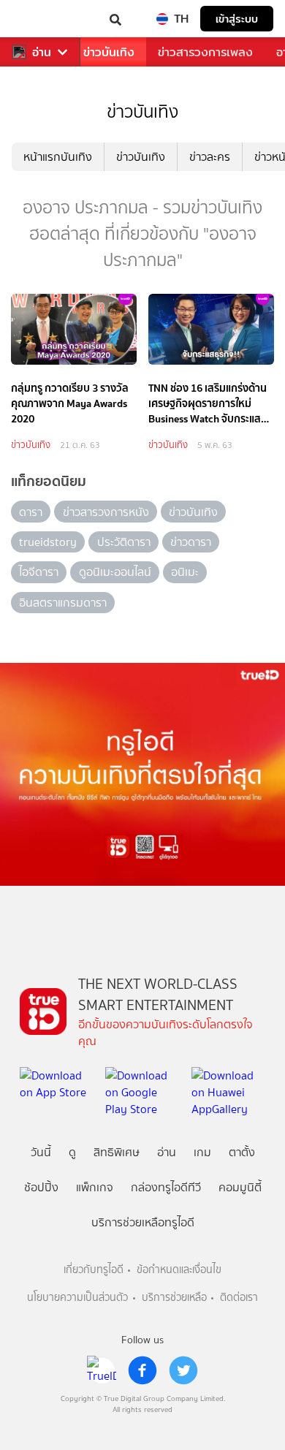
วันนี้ (41, 1152)
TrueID (41, 19)
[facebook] (142, 1370)
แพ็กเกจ (94, 1187)
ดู (72, 1152)
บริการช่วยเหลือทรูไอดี (142, 1222)
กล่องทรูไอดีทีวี (166, 1187)
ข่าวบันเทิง (108, 52)
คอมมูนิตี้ (240, 1187)
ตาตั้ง (242, 1152)
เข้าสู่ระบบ (237, 18)
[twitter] (183, 1370)
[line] (101, 1370)
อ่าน (41, 52)
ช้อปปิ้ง (41, 1187)
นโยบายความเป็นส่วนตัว (77, 1297)
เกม (202, 1152)
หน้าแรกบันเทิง (57, 156)
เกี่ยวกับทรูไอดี (93, 1270)
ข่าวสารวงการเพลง (205, 52)
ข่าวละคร (209, 156)
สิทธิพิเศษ (117, 1152)
